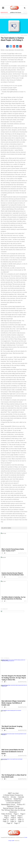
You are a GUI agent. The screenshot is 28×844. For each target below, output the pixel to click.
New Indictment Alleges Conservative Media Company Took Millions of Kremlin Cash (13, 703)
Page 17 (17, 823)
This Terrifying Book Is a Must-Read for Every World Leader (14, 776)
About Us (5, 797)
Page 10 (5, 819)
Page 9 (20, 818)
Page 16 (9, 823)
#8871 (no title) (13, 793)
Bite (25, 601)
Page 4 (6, 816)
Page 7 (6, 818)
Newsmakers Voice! (8, 804)
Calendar (21, 797)
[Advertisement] (14, 640)
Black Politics (5, 17)
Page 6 (20, 816)
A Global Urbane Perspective (13, 795)
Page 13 (5, 821)
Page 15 (21, 821)
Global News (18, 799)
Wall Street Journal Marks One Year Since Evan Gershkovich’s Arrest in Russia (13, 752)
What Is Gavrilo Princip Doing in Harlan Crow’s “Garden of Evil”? (13, 550)
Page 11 (13, 819)
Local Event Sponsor (13, 803)
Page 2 (16, 814)
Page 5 (13, 816)
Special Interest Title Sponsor (13, 808)
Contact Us (8, 799)
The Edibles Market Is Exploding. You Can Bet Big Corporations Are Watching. (13, 598)
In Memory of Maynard (13, 801)
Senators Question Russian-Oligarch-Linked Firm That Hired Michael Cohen (13, 574)
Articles (13, 797)
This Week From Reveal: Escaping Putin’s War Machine (12, 727)
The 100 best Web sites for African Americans (13, 811)
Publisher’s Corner (13, 806)
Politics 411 (21, 804)
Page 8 (13, 818)
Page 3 (22, 814)
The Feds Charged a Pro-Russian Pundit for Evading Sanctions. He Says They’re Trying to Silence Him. (14, 678)
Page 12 (21, 819)
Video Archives (6, 814)
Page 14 (13, 821)
